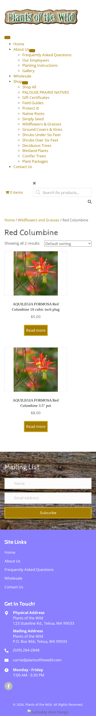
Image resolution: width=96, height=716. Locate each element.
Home (9, 220)
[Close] (34, 183)
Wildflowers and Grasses (38, 220)
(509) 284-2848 (26, 650)
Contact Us (13, 586)
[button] (48, 512)
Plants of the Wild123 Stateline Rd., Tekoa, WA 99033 (43, 620)
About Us (12, 561)
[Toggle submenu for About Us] (32, 50)
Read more (36, 330)
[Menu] (7, 37)
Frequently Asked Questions (29, 569)
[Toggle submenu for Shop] (25, 82)
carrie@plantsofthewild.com (37, 659)
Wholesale (13, 578)
